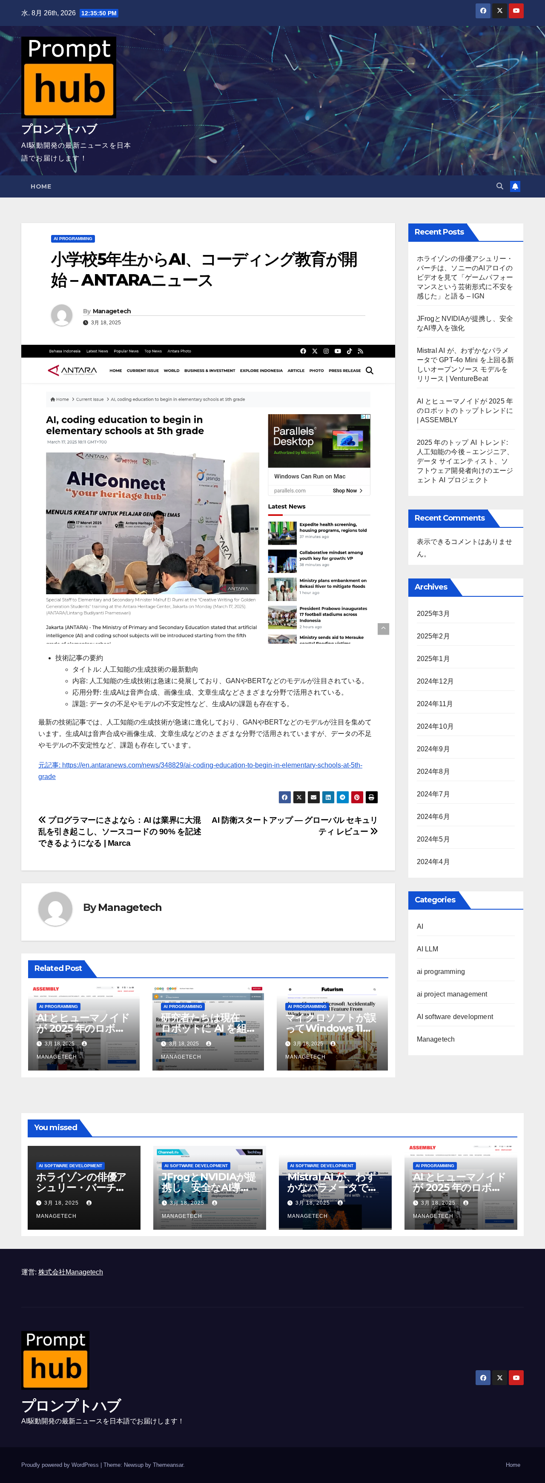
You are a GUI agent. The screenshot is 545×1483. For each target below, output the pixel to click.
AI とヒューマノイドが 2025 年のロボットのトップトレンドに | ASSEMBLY (465, 411)
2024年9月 (433, 749)
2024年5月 (433, 839)
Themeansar (168, 1465)
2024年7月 (433, 794)
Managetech (112, 311)
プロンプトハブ (59, 129)
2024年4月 (433, 861)
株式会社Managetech (70, 1272)
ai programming (73, 238)
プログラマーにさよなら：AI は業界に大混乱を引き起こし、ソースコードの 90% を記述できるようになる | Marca (119, 831)
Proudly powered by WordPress (60, 1465)
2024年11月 (435, 703)
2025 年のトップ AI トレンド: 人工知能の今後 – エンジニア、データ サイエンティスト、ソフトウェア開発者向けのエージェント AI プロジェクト (465, 461)
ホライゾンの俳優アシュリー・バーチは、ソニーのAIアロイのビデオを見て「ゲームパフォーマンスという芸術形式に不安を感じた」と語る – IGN (465, 277)
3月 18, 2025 (62, 1203)
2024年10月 (435, 726)
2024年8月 (433, 771)
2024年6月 (433, 816)
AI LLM (428, 949)
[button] (499, 186)
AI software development (455, 1016)
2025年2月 (433, 636)
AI (420, 926)
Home (41, 186)
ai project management (452, 994)
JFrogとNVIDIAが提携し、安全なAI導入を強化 (209, 1187)
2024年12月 (435, 681)
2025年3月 (433, 613)
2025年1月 (433, 658)
